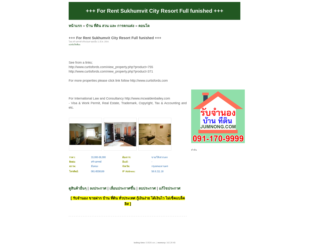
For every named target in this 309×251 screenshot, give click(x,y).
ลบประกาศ (147, 188)
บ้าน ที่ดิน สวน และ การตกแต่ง (110, 26)
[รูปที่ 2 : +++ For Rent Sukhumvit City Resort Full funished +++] (120, 145)
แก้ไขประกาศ (169, 188)
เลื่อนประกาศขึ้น (122, 188)
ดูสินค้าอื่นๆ (78, 188)
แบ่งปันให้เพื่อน (74, 45)
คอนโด (144, 26)
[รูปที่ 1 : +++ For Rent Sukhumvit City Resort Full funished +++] (85, 144)
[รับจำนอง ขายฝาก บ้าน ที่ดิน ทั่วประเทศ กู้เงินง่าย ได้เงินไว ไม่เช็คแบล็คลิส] (218, 142)
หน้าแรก (75, 26)
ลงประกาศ (98, 188)
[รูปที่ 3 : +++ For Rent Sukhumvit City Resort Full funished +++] (155, 144)
